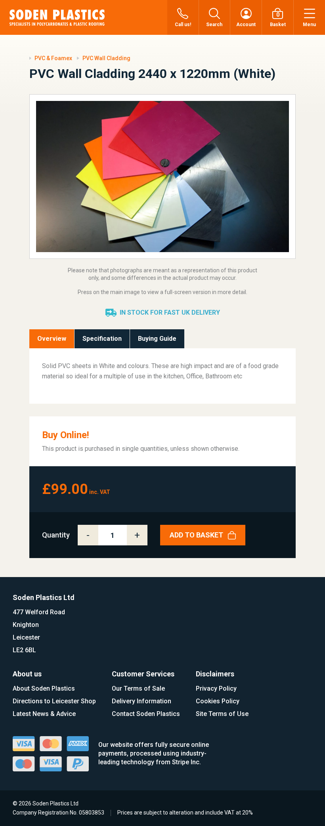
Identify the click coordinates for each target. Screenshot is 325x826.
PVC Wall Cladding (106, 58)
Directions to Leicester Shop (54, 701)
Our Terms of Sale (138, 688)
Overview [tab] (51, 338)
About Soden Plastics (44, 688)
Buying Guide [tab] (157, 338)
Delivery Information (141, 701)
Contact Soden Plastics (146, 714)
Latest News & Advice (44, 714)
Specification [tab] (102, 338)
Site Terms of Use (222, 714)
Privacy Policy (216, 688)
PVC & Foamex (53, 58)
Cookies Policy (217, 701)
